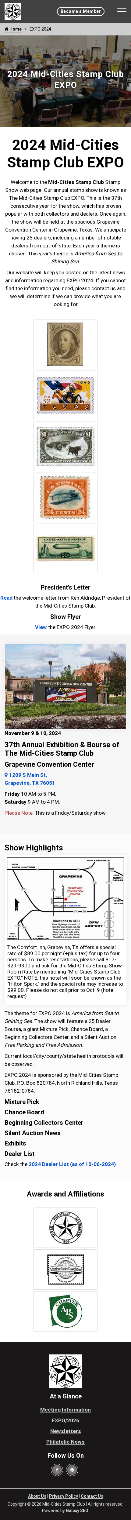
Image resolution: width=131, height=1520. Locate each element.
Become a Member (81, 11)
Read (6, 598)
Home (15, 29)
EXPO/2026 (65, 1420)
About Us (37, 1496)
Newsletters (65, 1431)
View (41, 627)
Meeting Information (65, 1410)
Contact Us (92, 1496)
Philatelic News (65, 1442)
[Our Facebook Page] (57, 1470)
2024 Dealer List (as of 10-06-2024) (72, 1164)
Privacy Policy (63, 1496)
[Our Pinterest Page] (72, 1470)
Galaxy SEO (77, 1510)
